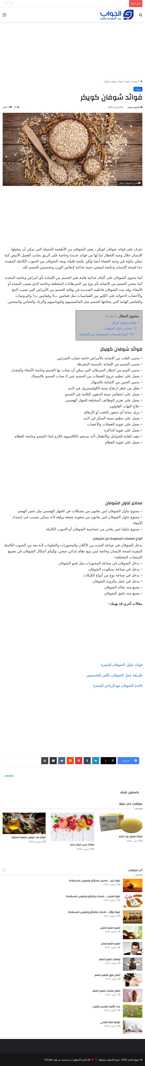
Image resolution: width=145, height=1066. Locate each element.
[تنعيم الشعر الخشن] (132, 932)
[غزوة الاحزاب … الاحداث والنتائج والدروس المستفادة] (132, 901)
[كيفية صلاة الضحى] (132, 1027)
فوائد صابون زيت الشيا (130, 836)
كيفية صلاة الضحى (110, 1022)
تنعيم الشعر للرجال (110, 943)
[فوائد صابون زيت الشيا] (120, 823)
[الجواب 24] (117, 15)
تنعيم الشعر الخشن (110, 928)
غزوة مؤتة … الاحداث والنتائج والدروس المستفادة (94, 912)
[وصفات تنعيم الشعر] (132, 964)
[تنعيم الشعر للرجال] (132, 948)
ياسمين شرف (133, 107)
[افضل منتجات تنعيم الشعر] (132, 995)
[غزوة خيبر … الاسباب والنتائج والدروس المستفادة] (132, 885)
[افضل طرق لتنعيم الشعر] (132, 979)
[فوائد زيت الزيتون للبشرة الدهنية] (24, 823)
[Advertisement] (72, 49)
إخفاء (111, 316)
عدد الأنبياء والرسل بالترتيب (106, 1006)
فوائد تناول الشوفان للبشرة (121, 665)
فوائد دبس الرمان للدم (82, 844)
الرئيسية (135, 81)
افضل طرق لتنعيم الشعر (107, 975)
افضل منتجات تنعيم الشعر (106, 991)
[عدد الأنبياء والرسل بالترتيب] (132, 1011)
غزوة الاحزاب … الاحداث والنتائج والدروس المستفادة (93, 896)
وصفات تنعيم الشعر (117, 3)
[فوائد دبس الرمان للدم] (72, 827)
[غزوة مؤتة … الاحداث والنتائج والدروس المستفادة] (132, 916)
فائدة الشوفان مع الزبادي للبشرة (117, 685)
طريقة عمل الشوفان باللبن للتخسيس (114, 675)
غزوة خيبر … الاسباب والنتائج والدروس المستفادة (94, 880)
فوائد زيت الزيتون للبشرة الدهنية (29, 837)
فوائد (126, 81)
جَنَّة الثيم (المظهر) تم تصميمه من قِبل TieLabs (67, 1059)
